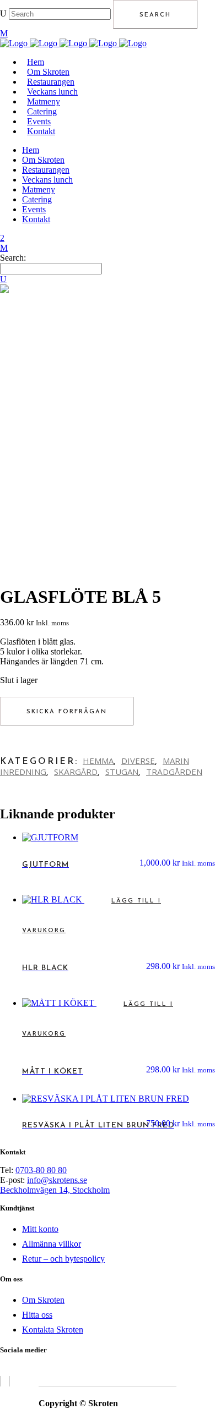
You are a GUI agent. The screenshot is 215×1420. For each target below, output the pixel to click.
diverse (138, 760)
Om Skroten (43, 1300)
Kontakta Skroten (52, 1329)
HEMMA (98, 760)
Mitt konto (40, 1229)
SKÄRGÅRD (76, 771)
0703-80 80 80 (41, 1170)
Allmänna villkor (51, 1243)
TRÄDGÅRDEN (174, 771)
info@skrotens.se (57, 1180)
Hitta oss (37, 1314)
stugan (121, 771)
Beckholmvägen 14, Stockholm (55, 1190)
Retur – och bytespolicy (63, 1258)
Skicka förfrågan (66, 712)
